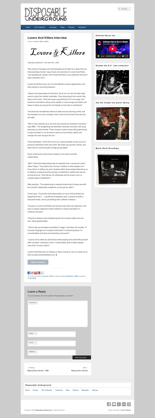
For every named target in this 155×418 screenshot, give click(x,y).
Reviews (71, 27)
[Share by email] (42, 273)
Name (31, 333)
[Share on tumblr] (38, 273)
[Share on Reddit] (32, 273)
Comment (33, 302)
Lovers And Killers (67, 276)
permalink (33, 278)
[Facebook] (109, 404)
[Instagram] (129, 404)
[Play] (98, 56)
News (62, 27)
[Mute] (123, 56)
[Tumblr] (119, 404)
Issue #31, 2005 (48, 276)
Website (32, 351)
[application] (113, 48)
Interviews (53, 27)
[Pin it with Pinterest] (35, 273)
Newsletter (82, 27)
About (28, 27)
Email (31, 342)
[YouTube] (114, 404)
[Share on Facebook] (29, 273)
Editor (47, 41)
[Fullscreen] (127, 56)
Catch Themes (126, 410)
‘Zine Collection (39, 27)
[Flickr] (124, 404)
